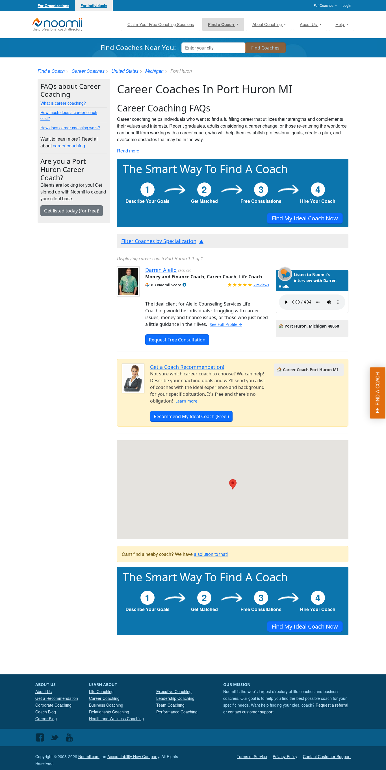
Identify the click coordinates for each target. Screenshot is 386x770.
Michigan (154, 71)
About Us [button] (309, 24)
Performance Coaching (177, 712)
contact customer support (251, 712)
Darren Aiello (161, 269)
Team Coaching (170, 705)
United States (124, 71)
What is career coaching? (63, 103)
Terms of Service (252, 756)
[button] (184, 285)
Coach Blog (45, 712)
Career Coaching (104, 698)
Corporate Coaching (53, 705)
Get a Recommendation (56, 698)
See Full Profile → (226, 324)
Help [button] (340, 24)
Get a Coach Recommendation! (187, 367)
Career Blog (46, 718)
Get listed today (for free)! (71, 211)
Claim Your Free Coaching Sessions (160, 24)
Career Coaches (88, 71)
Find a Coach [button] (221, 24)
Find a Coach (51, 71)
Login (346, 5)
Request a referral (332, 705)
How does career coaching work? (70, 127)
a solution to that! (211, 554)
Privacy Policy (285, 756)
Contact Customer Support (327, 756)
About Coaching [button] (267, 24)
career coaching (69, 145)
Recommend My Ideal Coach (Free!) (191, 416)
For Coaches (324, 5)
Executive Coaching (174, 691)
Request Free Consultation (177, 340)
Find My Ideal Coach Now (305, 218)
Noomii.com (88, 756)
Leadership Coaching (175, 698)
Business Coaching (106, 705)
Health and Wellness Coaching (116, 718)
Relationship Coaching (109, 712)
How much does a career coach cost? (68, 115)
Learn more (186, 401)
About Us (43, 691)
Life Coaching (101, 691)
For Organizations (53, 5)
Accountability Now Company (133, 756)
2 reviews (261, 284)
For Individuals (94, 5)
